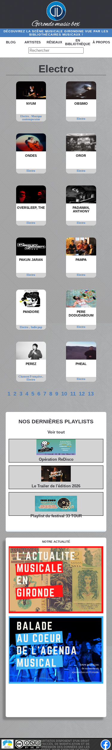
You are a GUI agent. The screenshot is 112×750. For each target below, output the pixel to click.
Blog (11, 42)
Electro (25, 116)
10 (64, 394)
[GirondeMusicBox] (56, 14)
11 (73, 394)
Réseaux (54, 42)
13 (91, 394)
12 (82, 394)
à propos (101, 42)
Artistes (32, 42)
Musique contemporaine (32, 118)
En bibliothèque (77, 42)
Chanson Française (30, 376)
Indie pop (36, 327)
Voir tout (56, 432)
